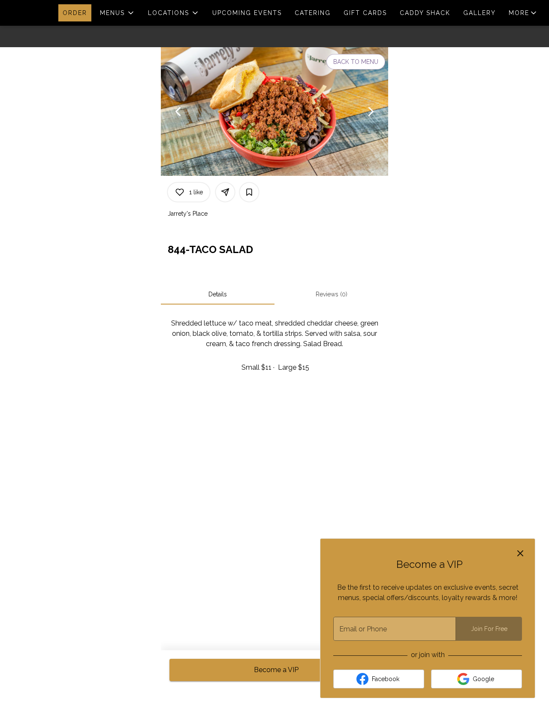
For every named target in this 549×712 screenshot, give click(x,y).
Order (75, 12)
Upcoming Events (247, 12)
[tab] (217, 294)
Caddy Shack (425, 12)
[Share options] (225, 192)
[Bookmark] (249, 192)
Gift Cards (365, 12)
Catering (313, 12)
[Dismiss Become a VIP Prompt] (520, 553)
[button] (117, 12)
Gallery (479, 12)
